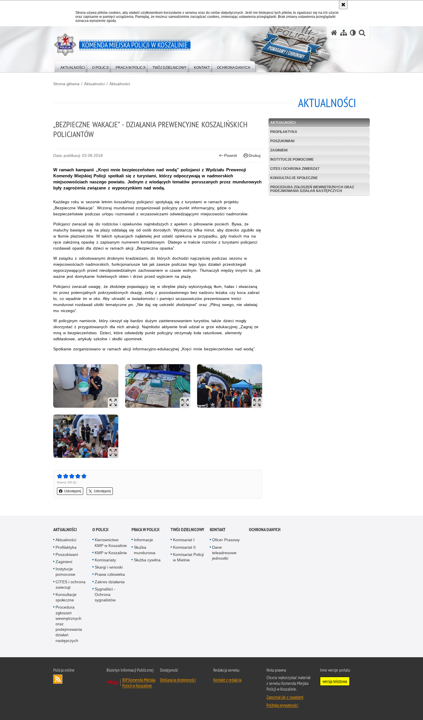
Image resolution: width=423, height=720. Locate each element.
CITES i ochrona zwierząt (294, 169)
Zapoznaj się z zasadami (284, 697)
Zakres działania (110, 582)
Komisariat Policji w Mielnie (188, 557)
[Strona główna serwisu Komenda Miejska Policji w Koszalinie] (334, 32)
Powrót (230, 155)
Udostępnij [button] (72, 491)
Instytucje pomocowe (292, 159)
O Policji (100, 530)
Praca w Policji (145, 530)
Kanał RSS (57, 679)
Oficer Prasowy (226, 539)
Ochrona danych (265, 530)
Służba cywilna (147, 560)
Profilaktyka (283, 132)
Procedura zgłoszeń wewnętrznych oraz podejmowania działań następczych (312, 189)
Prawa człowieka (110, 574)
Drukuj (254, 155)
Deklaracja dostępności (178, 680)
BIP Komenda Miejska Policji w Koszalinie (138, 682)
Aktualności (94, 83)
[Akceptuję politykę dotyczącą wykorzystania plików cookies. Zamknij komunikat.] (343, 4)
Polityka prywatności (282, 705)
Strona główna (66, 83)
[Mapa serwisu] (343, 32)
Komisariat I (184, 539)
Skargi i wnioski (109, 567)
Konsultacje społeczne (294, 178)
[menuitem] (72, 66)
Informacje (143, 539)
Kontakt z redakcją (227, 680)
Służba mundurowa (144, 550)
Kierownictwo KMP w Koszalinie (111, 542)
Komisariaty (105, 560)
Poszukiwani (282, 141)
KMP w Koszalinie (111, 552)
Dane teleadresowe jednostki (224, 553)
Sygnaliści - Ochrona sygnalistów (105, 594)
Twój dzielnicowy (187, 530)
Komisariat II (184, 547)
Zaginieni (278, 150)
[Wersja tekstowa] (353, 32)
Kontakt (218, 530)
